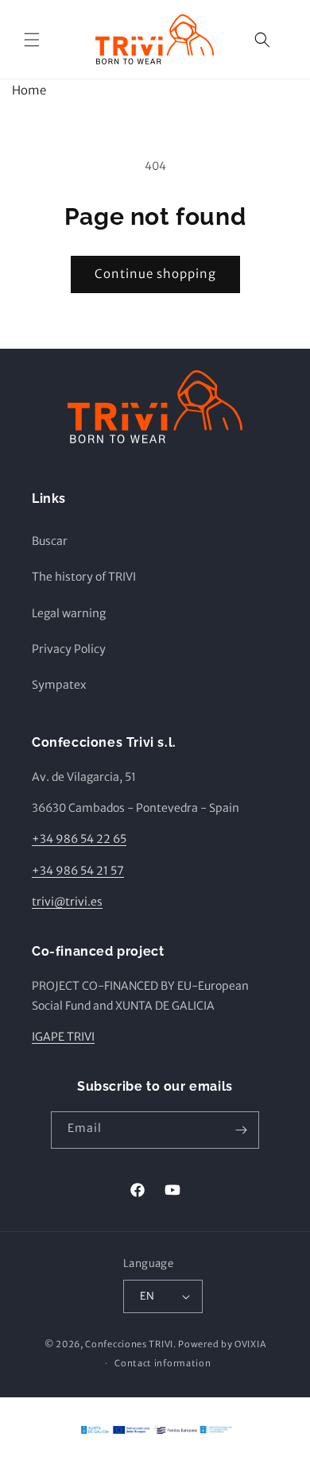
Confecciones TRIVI (129, 1344)
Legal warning (69, 613)
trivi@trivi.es (67, 901)
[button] (31, 39)
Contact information (162, 1363)
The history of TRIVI (84, 577)
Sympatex (59, 685)
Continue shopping (155, 273)
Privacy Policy (69, 649)
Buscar (50, 541)
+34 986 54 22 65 (79, 839)
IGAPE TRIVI (63, 1037)
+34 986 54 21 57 (78, 870)
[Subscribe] (240, 1130)
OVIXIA (249, 1344)
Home (29, 90)
